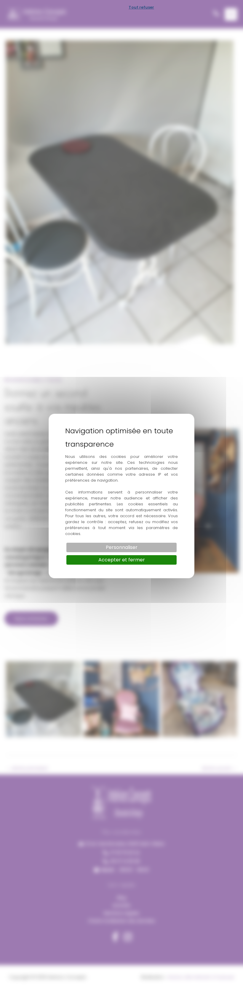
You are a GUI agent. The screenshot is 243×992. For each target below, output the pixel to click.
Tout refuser (141, 7)
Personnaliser (122, 547)
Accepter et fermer (121, 559)
